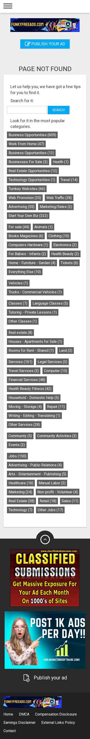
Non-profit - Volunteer (57, 492)
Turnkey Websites (27, 189)
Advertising (21, 207)
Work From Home (26, 144)
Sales (70, 501)
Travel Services (24, 371)
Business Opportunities (32, 135)
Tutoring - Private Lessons (33, 312)
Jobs (17, 456)
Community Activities (57, 436)
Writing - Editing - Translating (34, 415)
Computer (55, 371)
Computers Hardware (28, 245)
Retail (48, 501)
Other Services (24, 424)
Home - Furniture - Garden (32, 263)
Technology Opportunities (32, 180)
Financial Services (27, 380)
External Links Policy (58, 722)
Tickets (69, 263)
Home (8, 714)
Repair (56, 406)
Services (20, 362)
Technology (20, 510)
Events (17, 445)
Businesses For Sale (28, 162)
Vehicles (18, 283)
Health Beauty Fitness (30, 389)
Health (61, 162)
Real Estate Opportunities (33, 171)
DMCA (24, 714)
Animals (43, 227)
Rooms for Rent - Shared (31, 350)
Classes (18, 303)
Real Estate (21, 501)
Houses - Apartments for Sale (35, 341)
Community (20, 436)
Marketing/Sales (56, 207)
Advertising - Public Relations (35, 465)
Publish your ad (47, 43)
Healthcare (21, 483)
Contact (9, 731)
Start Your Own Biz (28, 216)
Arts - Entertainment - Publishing (37, 474)
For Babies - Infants (27, 254)
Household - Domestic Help (34, 397)
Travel (69, 180)
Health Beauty (65, 254)
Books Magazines (26, 236)
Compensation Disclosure (56, 714)
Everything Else (25, 272)
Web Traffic (59, 198)
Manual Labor (52, 483)
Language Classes (50, 303)
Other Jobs (50, 510)
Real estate (20, 332)
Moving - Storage (25, 406)
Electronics (65, 245)
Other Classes (23, 321)
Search (58, 110)
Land (65, 350)
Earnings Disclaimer (19, 722)
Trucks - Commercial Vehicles (35, 292)
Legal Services (52, 362)
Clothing (58, 236)
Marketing (20, 492)
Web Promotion (25, 198)
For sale (19, 227)
